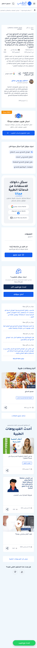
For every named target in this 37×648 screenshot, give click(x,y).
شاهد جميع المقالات (18, 416)
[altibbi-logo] (24, 3)
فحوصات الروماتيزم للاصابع (23, 167)
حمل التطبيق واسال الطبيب (20, 133)
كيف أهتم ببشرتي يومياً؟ (23, 534)
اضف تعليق (17, 255)
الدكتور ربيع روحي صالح (20, 80)
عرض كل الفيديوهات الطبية (18, 559)
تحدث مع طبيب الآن (18, 287)
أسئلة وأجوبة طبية (26, 10)
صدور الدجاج (29, 391)
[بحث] (13, 4)
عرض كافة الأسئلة (18, 359)
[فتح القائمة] (33, 3)
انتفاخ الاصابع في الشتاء (24, 157)
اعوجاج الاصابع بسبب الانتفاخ (20, 152)
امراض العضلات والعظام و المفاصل (9, 10)
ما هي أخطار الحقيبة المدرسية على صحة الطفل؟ (20, 457)
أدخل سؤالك (18, 294)
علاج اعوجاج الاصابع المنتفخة (23, 162)
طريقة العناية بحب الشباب (22, 495)
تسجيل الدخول (6, 4)
